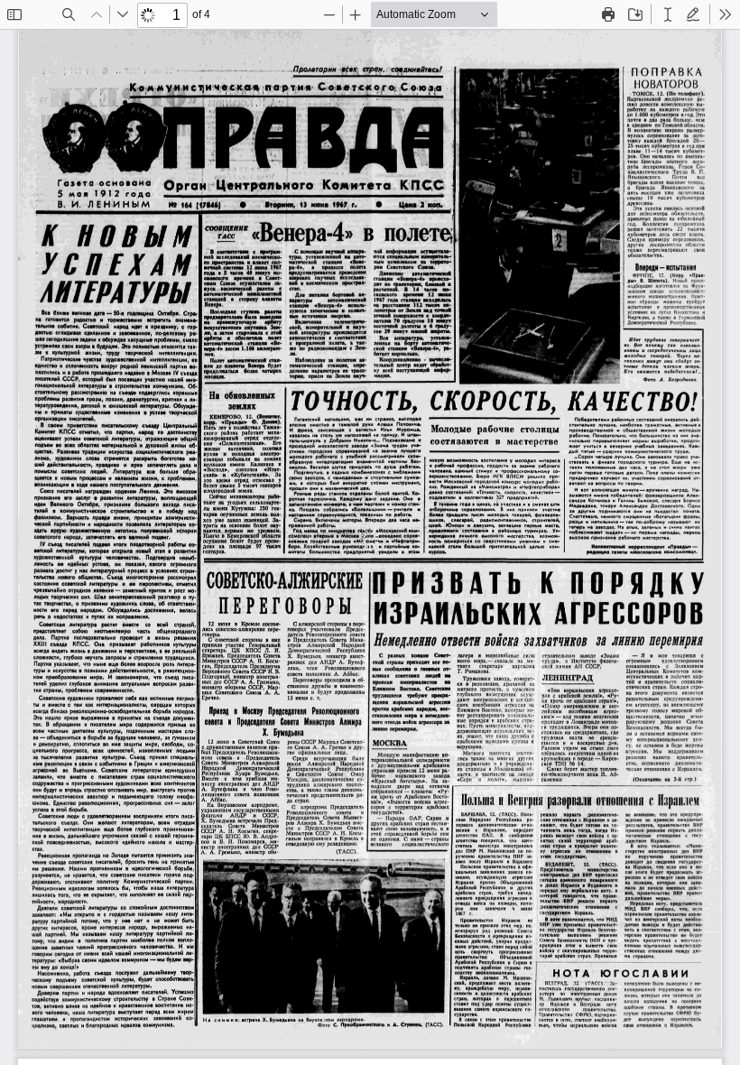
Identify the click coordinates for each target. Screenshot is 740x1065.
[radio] (667, 14)
